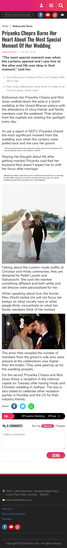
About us (7, 509)
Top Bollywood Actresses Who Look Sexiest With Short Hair (36, 79)
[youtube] (48, 15)
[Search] (60, 5)
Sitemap (6, 519)
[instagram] (55, 15)
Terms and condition (13, 514)
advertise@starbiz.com (19, 500)
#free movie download (17, 15)
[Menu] (51, 5)
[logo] (11, 5)
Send (56, 455)
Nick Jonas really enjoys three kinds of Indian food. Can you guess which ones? (36, 88)
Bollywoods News (22, 26)
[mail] (62, 15)
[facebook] (40, 15)
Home (5, 26)
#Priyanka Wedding (33, 416)
